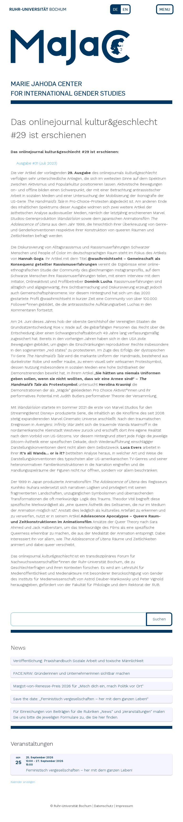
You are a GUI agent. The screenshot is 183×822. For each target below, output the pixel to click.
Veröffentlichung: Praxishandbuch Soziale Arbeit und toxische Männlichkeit (78, 660)
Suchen (159, 619)
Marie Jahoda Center (46, 84)
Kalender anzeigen (23, 782)
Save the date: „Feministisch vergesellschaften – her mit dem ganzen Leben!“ (80, 699)
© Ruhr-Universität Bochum (71, 806)
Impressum (124, 806)
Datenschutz (103, 806)
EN (125, 9)
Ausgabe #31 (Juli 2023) (36, 163)
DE (115, 9)
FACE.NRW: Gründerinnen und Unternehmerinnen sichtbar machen (71, 673)
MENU (164, 9)
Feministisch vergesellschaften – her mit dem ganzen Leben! (79, 770)
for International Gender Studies (68, 93)
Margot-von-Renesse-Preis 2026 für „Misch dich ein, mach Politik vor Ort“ (78, 686)
